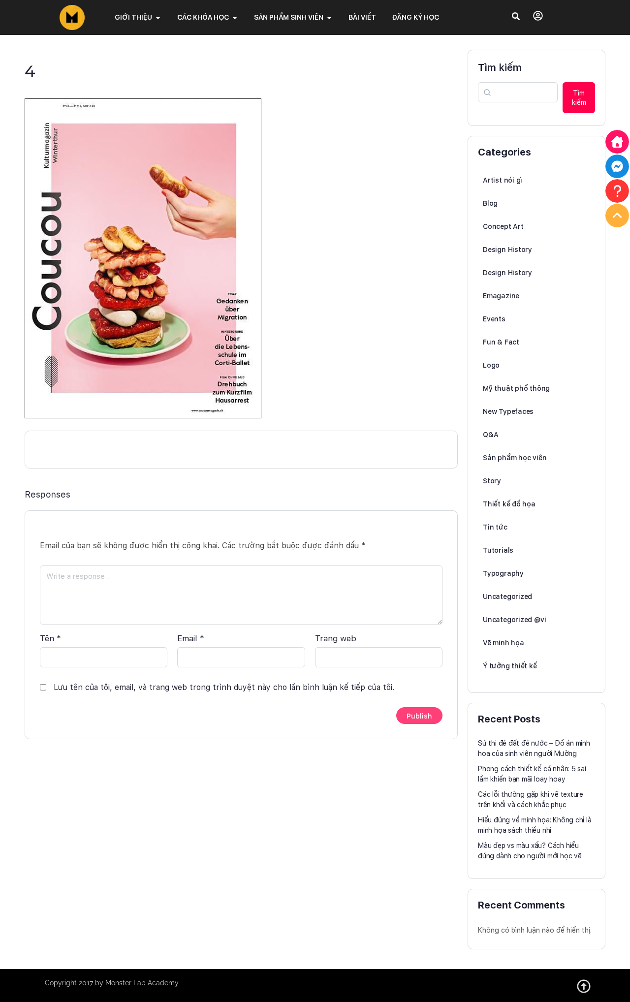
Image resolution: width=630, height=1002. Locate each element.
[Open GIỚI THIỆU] (158, 17)
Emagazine (501, 296)
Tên (50, 638)
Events (494, 319)
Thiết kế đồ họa (509, 504)
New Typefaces (508, 411)
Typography (503, 573)
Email (190, 638)
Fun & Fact (501, 342)
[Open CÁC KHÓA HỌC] (234, 17)
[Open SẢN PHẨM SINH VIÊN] (329, 17)
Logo (491, 365)
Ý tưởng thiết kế (510, 666)
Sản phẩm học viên (514, 458)
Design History (507, 249)
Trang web (335, 638)
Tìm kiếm (500, 67)
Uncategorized (507, 596)
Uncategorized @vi (514, 620)
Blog (490, 203)
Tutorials (498, 550)
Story (492, 481)
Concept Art (503, 226)
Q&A (490, 434)
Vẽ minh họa (503, 643)
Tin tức (495, 527)
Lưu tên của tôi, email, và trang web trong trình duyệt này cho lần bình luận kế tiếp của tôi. (224, 687)
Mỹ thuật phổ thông (516, 388)
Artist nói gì (502, 180)
